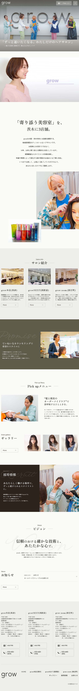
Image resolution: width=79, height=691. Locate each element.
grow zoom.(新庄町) (70, 672)
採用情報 (64, 675)
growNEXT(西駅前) (52, 672)
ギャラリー (53, 675)
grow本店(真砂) (35, 672)
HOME (23, 672)
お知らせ (74, 675)
